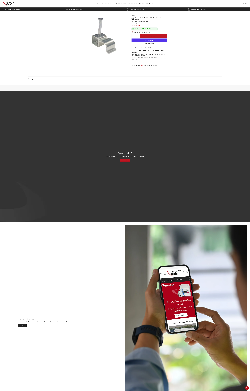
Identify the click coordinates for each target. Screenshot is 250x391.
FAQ (29, 74)
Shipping (30, 79)
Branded (133, 15)
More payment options (149, 43)
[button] (100, 4)
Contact (142, 65)
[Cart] (245, 4)
